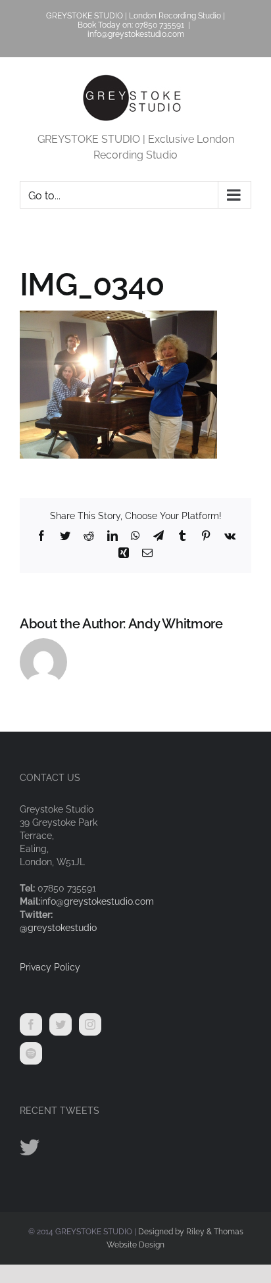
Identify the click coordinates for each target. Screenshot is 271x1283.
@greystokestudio (58, 927)
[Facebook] (31, 1024)
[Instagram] (90, 1024)
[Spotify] (31, 1053)
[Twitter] (60, 1024)
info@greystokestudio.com (135, 34)
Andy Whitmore (175, 624)
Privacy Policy (50, 967)
